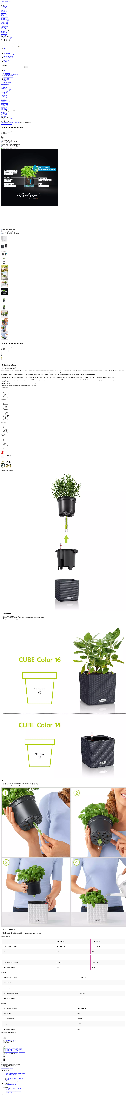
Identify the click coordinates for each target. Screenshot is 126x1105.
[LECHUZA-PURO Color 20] (64, 1048)
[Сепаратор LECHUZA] (64, 1040)
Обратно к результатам (6, 124)
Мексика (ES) (4, 34)
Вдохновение (7, 53)
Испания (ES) (4, 14)
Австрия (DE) (4, 6)
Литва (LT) (3, 18)
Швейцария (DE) (5, 27)
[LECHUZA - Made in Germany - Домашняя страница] (63, 44)
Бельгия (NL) (4, 7)
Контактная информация (7, 1068)
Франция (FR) (4, 26)
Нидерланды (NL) (5, 20)
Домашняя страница (6, 122)
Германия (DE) (4, 10)
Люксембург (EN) (5, 19)
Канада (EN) (4, 31)
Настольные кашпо (8, 57)
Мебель (5, 61)
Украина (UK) (4, 23)
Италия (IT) (3, 15)
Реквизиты (9, 1092)
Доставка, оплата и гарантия (13, 1088)
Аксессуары (6, 60)
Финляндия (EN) (5, 24)
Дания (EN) (3, 13)
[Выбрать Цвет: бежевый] (63, 359)
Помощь (8, 1079)
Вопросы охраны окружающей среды (15, 1073)
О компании (9, 1071)
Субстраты (6, 58)
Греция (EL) (4, 11)
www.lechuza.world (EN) (7, 38)
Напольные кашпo (8, 56)
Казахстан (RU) (4, 17)
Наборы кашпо (7, 62)
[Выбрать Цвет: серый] (63, 356)
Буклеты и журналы (11, 1084)
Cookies (8, 1089)
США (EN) (3, 35)
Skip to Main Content (5, 1)
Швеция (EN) (4, 28)
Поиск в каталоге (6, 67)
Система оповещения (11, 1074)
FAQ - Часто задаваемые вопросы (14, 1078)
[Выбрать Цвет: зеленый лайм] (63, 357)
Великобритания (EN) (6, 9)
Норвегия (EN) (4, 22)
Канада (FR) (4, 32)
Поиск (26, 67)
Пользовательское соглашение (13, 1091)
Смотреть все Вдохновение (13, 54)
